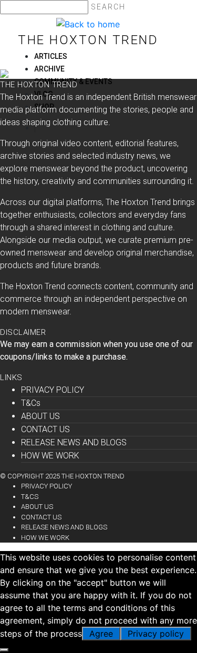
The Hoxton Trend (88, 40)
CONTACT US (45, 429)
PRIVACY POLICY (52, 390)
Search (108, 7)
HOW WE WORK (50, 456)
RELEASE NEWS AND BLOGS (74, 442)
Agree (101, 633)
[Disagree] (4, 649)
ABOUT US (40, 416)
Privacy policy (156, 633)
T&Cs (30, 403)
